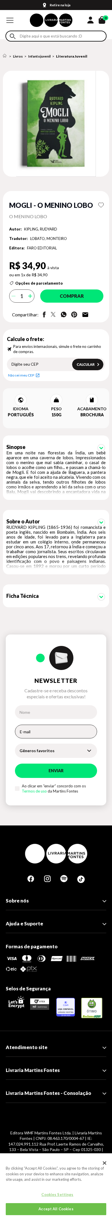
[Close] (104, 1163)
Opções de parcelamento (39, 283)
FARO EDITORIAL (42, 248)
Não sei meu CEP (21, 375)
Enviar (56, 770)
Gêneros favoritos (37, 750)
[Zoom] (56, 124)
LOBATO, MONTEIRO (48, 238)
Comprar (72, 296)
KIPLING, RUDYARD (40, 229)
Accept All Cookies (55, 1209)
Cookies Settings (57, 1194)
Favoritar (101, 205)
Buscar (12, 36)
